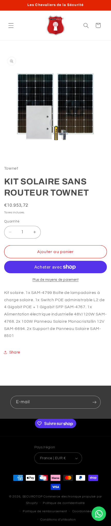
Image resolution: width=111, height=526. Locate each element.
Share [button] (14, 352)
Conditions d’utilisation (58, 519)
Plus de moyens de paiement (56, 280)
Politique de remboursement (45, 511)
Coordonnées (82, 511)
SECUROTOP (32, 496)
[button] (11, 25)
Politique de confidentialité (64, 503)
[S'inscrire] (94, 402)
